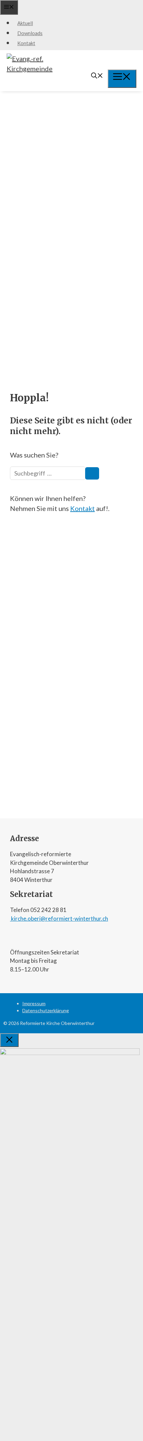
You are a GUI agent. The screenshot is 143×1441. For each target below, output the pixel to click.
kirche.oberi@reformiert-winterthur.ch (59, 918)
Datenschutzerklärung (45, 1010)
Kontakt (26, 43)
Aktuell (25, 23)
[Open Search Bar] (97, 76)
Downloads (30, 33)
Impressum (34, 1003)
